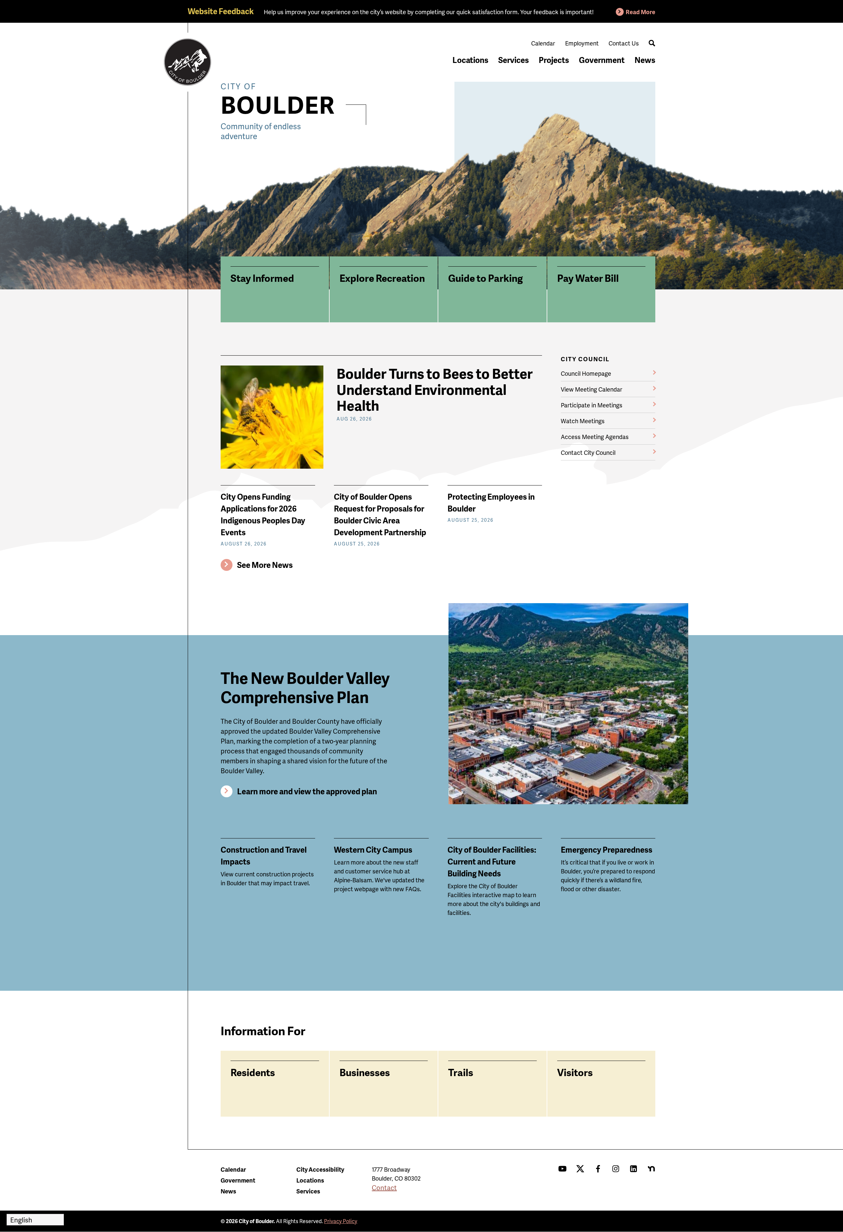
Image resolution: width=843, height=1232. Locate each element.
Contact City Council (588, 452)
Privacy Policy (340, 1221)
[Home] (187, 62)
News (645, 59)
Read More (640, 12)
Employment (582, 43)
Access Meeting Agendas (595, 436)
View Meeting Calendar (591, 389)
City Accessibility (320, 1169)
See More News (265, 564)
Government (602, 59)
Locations (470, 59)
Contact (384, 1187)
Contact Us (624, 43)
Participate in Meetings (591, 405)
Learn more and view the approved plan (307, 791)
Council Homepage (586, 373)
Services (513, 59)
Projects (554, 59)
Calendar (543, 43)
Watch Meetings (583, 421)
